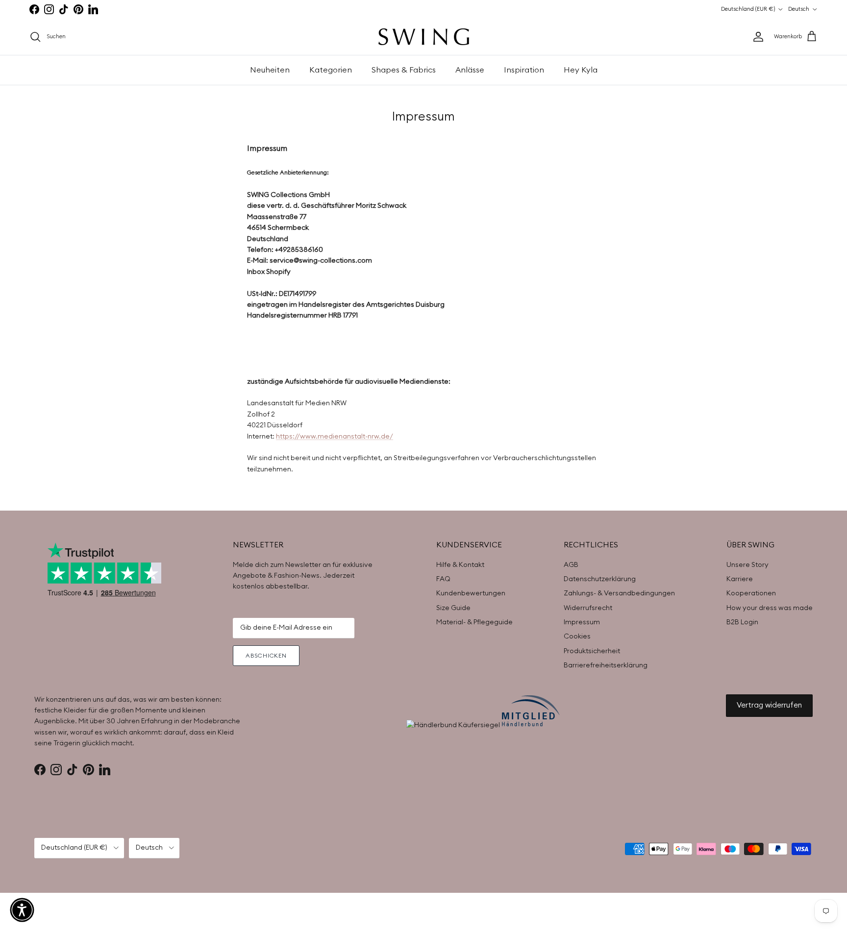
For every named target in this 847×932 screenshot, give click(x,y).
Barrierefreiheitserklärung (606, 665)
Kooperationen (751, 593)
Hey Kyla (581, 70)
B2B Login (742, 622)
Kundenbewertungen (470, 593)
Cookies (577, 636)
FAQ (443, 579)
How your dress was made (769, 608)
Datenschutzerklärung (600, 579)
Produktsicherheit (592, 651)
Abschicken (266, 656)
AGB (571, 565)
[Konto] (756, 37)
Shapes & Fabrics (404, 70)
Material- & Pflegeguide (474, 622)
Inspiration (524, 70)
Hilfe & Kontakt (460, 565)
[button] (22, 910)
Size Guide (453, 608)
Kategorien (330, 70)
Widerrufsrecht (588, 608)
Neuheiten (270, 70)
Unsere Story (747, 565)
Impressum (582, 622)
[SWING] (423, 36)
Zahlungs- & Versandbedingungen (619, 593)
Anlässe (469, 70)
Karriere (739, 579)
